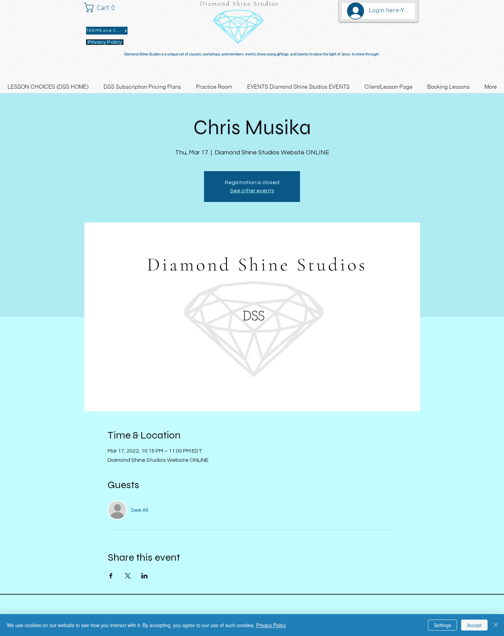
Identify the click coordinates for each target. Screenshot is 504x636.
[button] (102, 7)
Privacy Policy (271, 625)
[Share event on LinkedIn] (144, 575)
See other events (252, 190)
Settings (442, 625)
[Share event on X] (127, 575)
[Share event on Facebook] (111, 575)
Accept (474, 625)
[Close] (496, 625)
